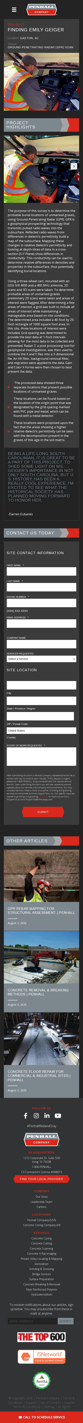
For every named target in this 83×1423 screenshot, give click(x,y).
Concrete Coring (41, 1238)
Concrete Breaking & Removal (41, 1284)
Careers (41, 1207)
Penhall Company (48, 1398)
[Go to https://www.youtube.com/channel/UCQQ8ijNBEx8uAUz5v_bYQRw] (57, 1116)
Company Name (16, 638)
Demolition (41, 1264)
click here (43, 796)
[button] (9, 166)
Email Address (18, 617)
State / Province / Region (21, 708)
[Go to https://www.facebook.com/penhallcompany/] (26, 1116)
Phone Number (18, 596)
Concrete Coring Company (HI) (41, 1225)
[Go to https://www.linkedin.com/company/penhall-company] (47, 1116)
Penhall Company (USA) (41, 1220)
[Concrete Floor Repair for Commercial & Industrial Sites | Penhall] (41, 1055)
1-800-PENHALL (41, 1167)
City (9, 693)
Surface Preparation (41, 1279)
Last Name (15, 581)
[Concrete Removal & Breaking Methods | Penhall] (41, 971)
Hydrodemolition (41, 1294)
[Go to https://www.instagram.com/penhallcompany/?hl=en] (36, 1116)
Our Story (41, 1196)
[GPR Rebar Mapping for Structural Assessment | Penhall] (41, 890)
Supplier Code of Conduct (43, 1403)
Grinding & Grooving (41, 1269)
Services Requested (20, 653)
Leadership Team (41, 1202)
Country (11, 737)
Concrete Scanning (41, 1248)
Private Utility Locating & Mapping (41, 1259)
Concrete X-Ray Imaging (41, 1253)
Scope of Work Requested (26, 745)
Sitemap (49, 1407)
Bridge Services (41, 1274)
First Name (15, 565)
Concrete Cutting (41, 1243)
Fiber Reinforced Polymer (41, 1289)
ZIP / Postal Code (17, 724)
